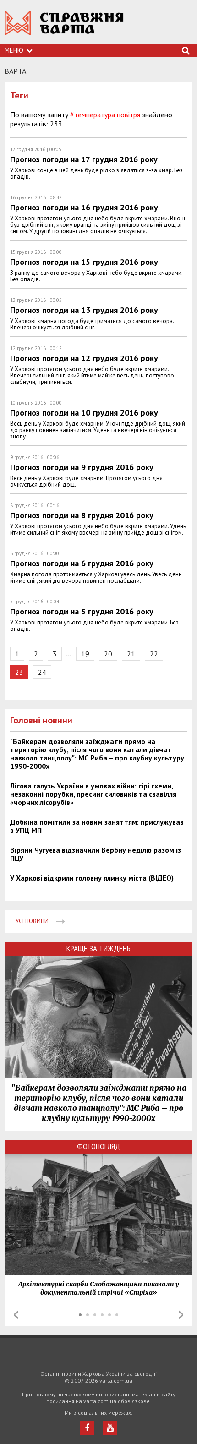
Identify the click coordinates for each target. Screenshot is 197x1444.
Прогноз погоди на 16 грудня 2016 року (84, 207)
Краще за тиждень (98, 948)
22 (154, 653)
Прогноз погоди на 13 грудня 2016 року (84, 310)
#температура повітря (105, 114)
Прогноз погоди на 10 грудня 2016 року (84, 412)
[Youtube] (110, 1428)
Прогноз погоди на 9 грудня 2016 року (81, 467)
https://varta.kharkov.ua (64, 28)
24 (42, 672)
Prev (16, 1314)
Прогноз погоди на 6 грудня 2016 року (81, 563)
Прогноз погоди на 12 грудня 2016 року (84, 358)
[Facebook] (87, 1428)
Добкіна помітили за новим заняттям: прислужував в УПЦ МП (97, 826)
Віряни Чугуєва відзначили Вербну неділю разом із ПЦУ (95, 854)
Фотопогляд (98, 1146)
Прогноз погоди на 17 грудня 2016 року (84, 159)
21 (131, 653)
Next (181, 1314)
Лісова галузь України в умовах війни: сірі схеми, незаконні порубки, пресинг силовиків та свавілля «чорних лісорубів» (93, 794)
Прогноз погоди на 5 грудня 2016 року (81, 611)
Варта (15, 71)
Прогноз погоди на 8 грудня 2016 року (81, 515)
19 (85, 653)
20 (108, 653)
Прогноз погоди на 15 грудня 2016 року (84, 262)
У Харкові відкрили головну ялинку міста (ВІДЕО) (92, 877)
